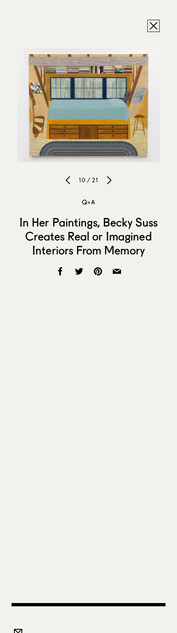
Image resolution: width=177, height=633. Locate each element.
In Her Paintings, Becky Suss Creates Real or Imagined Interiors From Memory (88, 236)
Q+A (88, 202)
